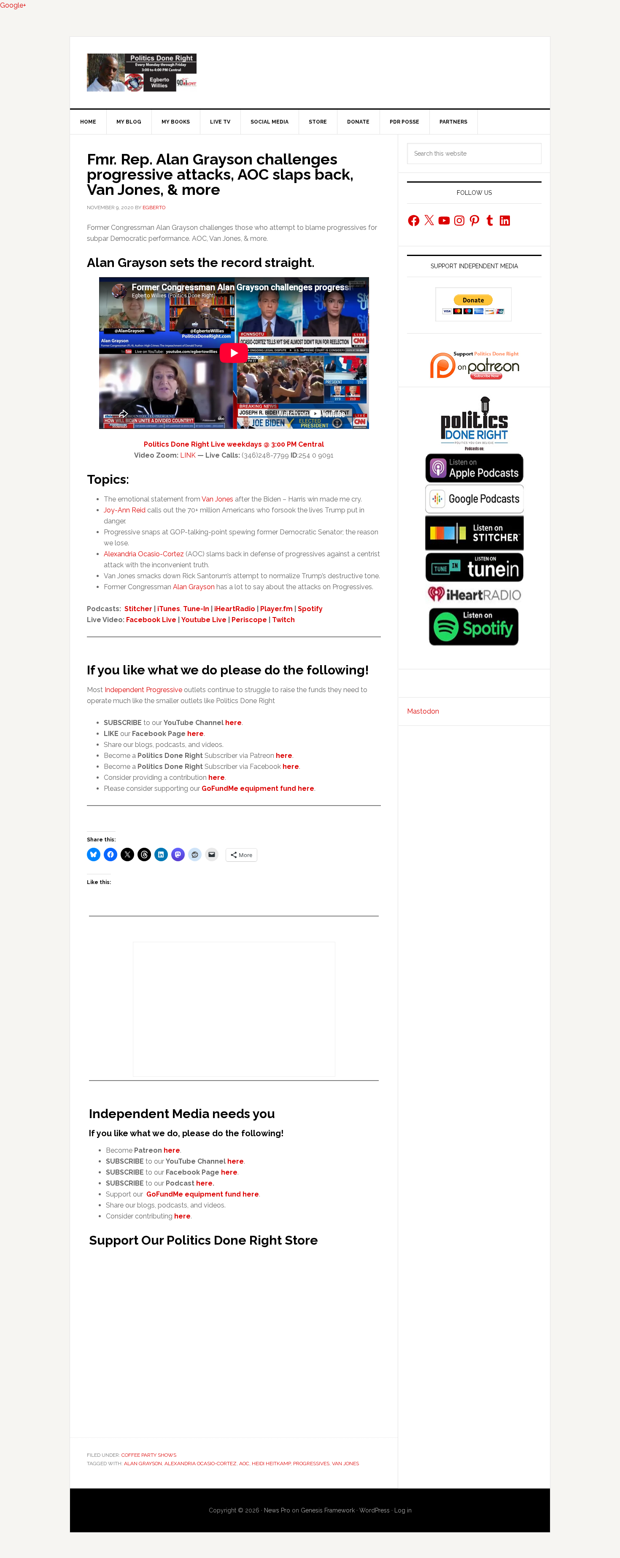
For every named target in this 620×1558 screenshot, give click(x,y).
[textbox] (242, 755)
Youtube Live (203, 620)
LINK (188, 455)
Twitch (283, 620)
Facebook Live (151, 620)
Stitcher (138, 609)
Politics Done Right (310, 73)
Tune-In (196, 609)
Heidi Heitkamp (271, 1463)
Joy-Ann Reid (125, 510)
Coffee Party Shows (148, 1455)
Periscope (249, 620)
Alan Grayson (194, 587)
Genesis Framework (328, 1510)
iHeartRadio (234, 609)
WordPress (374, 1510)
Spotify (310, 609)
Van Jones (217, 499)
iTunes (168, 609)
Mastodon (423, 711)
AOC (244, 1463)
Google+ (13, 5)
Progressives (311, 1463)
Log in (403, 1510)
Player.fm (276, 609)
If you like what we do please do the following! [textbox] (228, 670)
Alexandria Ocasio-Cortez (144, 554)
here (195, 734)
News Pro (277, 1510)
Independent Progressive (143, 690)
